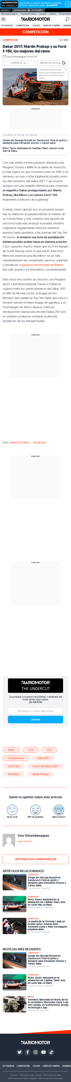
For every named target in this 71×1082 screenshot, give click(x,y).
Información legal (26, 1075)
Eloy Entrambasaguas (16, 56)
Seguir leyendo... (25, 841)
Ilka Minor (13, 774)
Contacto (14, 1075)
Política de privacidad (52, 1075)
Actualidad (7, 25)
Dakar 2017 (43, 758)
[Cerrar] (66, 69)
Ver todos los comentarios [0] (35, 859)
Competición (22, 25)
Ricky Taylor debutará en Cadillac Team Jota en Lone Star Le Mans (33, 149)
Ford (30, 750)
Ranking (66, 1066)
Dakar (11, 750)
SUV (49, 750)
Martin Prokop (40, 774)
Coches (36, 25)
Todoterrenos (16, 758)
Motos (31, 997)
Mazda (52, 14)
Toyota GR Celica (28, 14)
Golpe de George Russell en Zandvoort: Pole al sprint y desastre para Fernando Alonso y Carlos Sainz (35, 141)
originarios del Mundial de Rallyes (41, 265)
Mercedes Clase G (9, 14)
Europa (43, 14)
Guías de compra (51, 25)
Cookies (38, 1075)
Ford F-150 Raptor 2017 (45, 766)
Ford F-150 (13, 766)
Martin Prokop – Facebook (28, 442)
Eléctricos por (20, 10)
